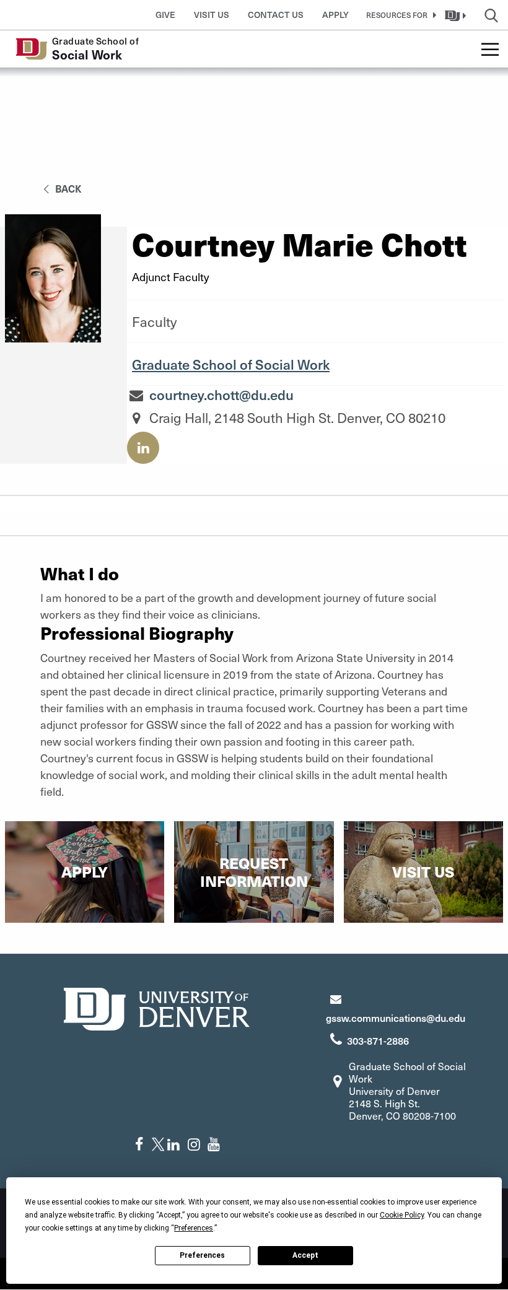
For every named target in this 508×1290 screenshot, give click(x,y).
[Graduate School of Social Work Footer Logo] (157, 1007)
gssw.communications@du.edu (395, 1017)
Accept (305, 1255)
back (67, 188)
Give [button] (165, 14)
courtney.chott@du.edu (221, 394)
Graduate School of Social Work (231, 364)
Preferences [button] (193, 1228)
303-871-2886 (378, 1040)
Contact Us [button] (276, 14)
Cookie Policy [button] (402, 1215)
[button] (399, 15)
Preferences (202, 1255)
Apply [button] (335, 14)
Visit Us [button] (211, 14)
